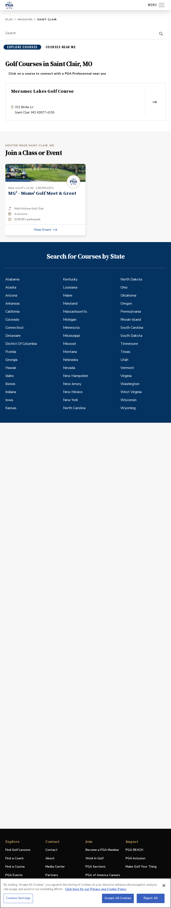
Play (9, 19)
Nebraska (70, 359)
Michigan (69, 319)
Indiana (10, 391)
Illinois (10, 383)
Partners (51, 875)
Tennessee (129, 343)
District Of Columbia (21, 343)
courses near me (61, 47)
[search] (161, 33)
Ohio (124, 287)
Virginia (126, 375)
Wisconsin (128, 400)
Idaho (9, 375)
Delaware (13, 335)
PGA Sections (96, 866)
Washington (129, 383)
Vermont (127, 367)
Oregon (126, 303)
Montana (70, 351)
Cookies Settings (18, 898)
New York (70, 400)
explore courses (22, 47)
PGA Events (14, 875)
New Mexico (73, 391)
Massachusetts (75, 311)
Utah (124, 359)
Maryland (70, 303)
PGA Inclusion (135, 858)
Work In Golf (95, 858)
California (12, 311)
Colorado (12, 319)
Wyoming (128, 408)
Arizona (11, 295)
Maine (67, 295)
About (50, 858)
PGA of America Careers (103, 875)
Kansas (10, 408)
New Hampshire (75, 375)
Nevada (69, 367)
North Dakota (131, 279)
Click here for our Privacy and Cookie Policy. (95, 889)
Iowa (9, 400)
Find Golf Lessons (18, 850)
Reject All (151, 898)
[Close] (164, 885)
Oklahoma (128, 295)
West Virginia (131, 391)
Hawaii (10, 367)
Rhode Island (130, 319)
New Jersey (72, 383)
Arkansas (12, 303)
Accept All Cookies (117, 898)
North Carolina (74, 408)
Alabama (12, 279)
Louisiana (70, 287)
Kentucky (70, 279)
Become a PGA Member (102, 850)
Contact (51, 850)
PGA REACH (134, 850)
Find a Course (15, 866)
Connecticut (14, 327)
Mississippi (71, 335)
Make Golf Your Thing (141, 866)
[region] (85, 893)
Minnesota (71, 327)
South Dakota (131, 335)
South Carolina (131, 327)
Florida (10, 351)
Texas (125, 351)
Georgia (11, 359)
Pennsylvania (130, 311)
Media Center (55, 866)
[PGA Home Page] (9, 5)
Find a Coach (14, 858)
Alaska (10, 287)
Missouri (25, 19)
